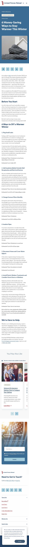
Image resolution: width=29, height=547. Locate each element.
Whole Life (5, 519)
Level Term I (4, 504)
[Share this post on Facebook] (7, 69)
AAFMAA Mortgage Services (7, 15)
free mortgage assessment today (10, 341)
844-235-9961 (10, 480)
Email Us (18, 480)
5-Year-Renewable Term (7, 510)
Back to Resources (6, 11)
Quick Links (5, 524)
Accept (19, 541)
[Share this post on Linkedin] (16, 69)
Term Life (4, 497)
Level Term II (4, 507)
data (9, 75)
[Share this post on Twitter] (12, 69)
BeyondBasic (5, 501)
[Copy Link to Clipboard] (21, 69)
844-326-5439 (6, 343)
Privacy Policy (7, 538)
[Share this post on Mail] (3, 69)
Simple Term (4, 514)
